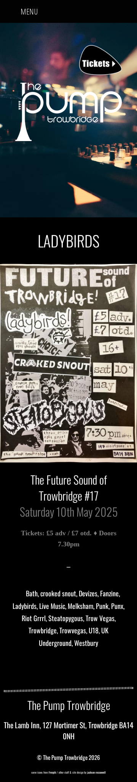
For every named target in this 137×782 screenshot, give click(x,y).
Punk (102, 606)
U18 (94, 630)
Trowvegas (72, 630)
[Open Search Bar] (125, 9)
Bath (32, 593)
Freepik (52, 772)
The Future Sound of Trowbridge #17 (68, 487)
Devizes (88, 593)
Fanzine (109, 593)
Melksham (80, 606)
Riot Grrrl (34, 618)
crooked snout (58, 593)
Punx (117, 606)
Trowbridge (43, 630)
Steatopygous (65, 618)
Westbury (86, 643)
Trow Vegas (100, 618)
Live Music (52, 606)
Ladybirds (25, 606)
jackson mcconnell (96, 772)
